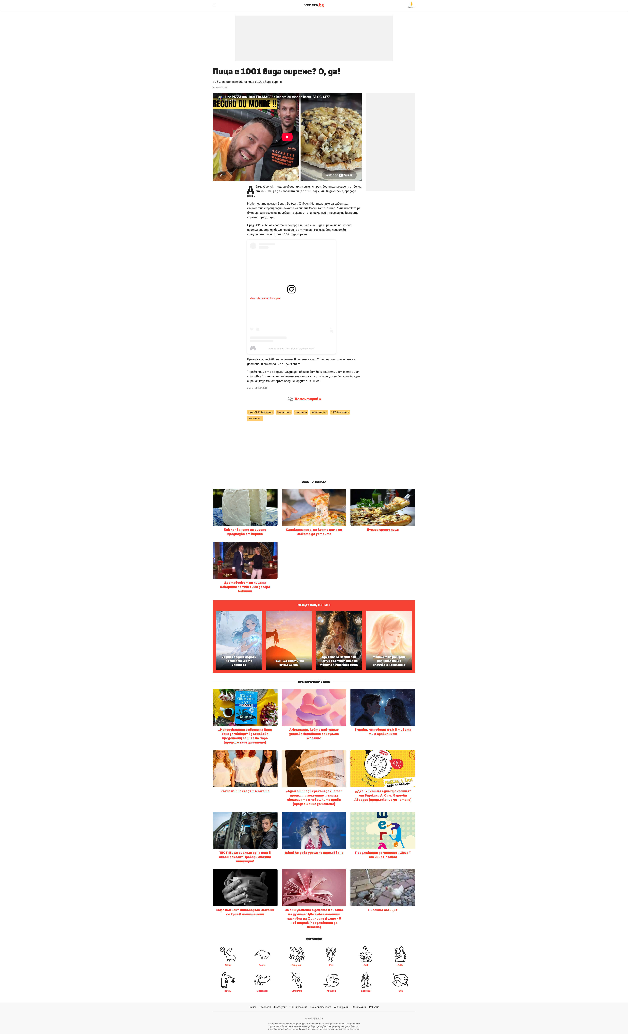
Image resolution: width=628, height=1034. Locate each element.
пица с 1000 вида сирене (260, 412)
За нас (252, 1007)
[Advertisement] (314, 36)
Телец (262, 965)
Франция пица (284, 412)
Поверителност (320, 1007)
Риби (400, 990)
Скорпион (262, 990)
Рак (331, 965)
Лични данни (341, 1007)
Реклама (374, 1007)
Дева (400, 965)
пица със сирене (319, 412)
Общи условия (298, 1007)
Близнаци (296, 965)
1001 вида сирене (340, 412)
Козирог (331, 990)
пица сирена (301, 412)
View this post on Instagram (265, 298)
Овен (228, 965)
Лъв (366, 965)
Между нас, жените (314, 605)
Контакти (359, 1007)
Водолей (365, 990)
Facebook (265, 1007)
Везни (227, 990)
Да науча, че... (255, 418)
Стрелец (297, 990)
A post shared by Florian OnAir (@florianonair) (291, 348)
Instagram (280, 1007)
